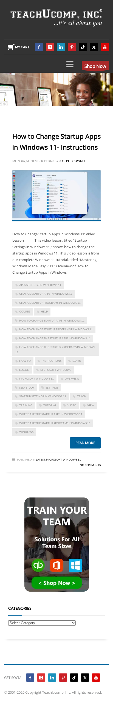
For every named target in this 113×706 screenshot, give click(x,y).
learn (76, 360)
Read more (85, 442)
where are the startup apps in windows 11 (50, 414)
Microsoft (54, 459)
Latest (40, 459)
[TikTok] (83, 47)
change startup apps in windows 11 (45, 293)
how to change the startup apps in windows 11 (55, 338)
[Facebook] (39, 47)
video (71, 405)
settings (52, 387)
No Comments (90, 465)
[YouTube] (105, 47)
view (90, 405)
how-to (25, 360)
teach (81, 396)
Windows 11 (72, 459)
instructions (51, 360)
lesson (24, 369)
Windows (26, 431)
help (44, 311)
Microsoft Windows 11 (36, 378)
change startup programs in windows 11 (50, 302)
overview (72, 378)
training (25, 405)
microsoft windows (55, 369)
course (24, 311)
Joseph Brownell (73, 161)
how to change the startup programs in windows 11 (55, 349)
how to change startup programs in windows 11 (56, 329)
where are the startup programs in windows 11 (55, 423)
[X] (94, 47)
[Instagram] (50, 47)
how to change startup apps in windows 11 (51, 320)
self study (27, 387)
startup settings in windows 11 (42, 396)
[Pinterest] (72, 47)
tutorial (49, 405)
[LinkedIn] (61, 47)
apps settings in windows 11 (40, 285)
